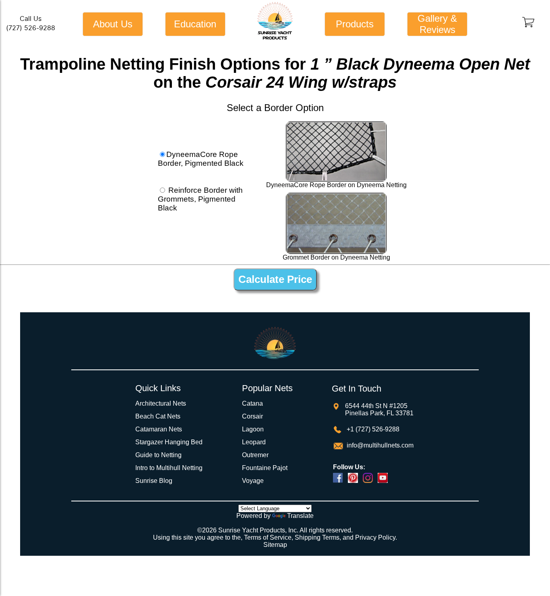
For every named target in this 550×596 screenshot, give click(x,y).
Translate (300, 515)
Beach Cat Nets (157, 416)
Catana (252, 403)
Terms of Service (268, 537)
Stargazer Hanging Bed (169, 442)
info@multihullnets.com (379, 445)
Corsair (252, 416)
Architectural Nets (160, 403)
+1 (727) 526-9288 (372, 429)
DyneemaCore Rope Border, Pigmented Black (201, 158)
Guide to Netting (158, 455)
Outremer (255, 455)
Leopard (254, 442)
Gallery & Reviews (437, 24)
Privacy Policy (375, 537)
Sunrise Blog (153, 480)
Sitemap (275, 544)
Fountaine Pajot (264, 467)
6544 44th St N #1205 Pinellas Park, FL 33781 (379, 409)
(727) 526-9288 (30, 28)
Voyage (253, 480)
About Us (112, 24)
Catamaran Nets (158, 429)
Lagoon (253, 429)
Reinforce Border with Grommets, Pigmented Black (200, 199)
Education (195, 24)
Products (355, 24)
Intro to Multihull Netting (169, 467)
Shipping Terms (317, 537)
